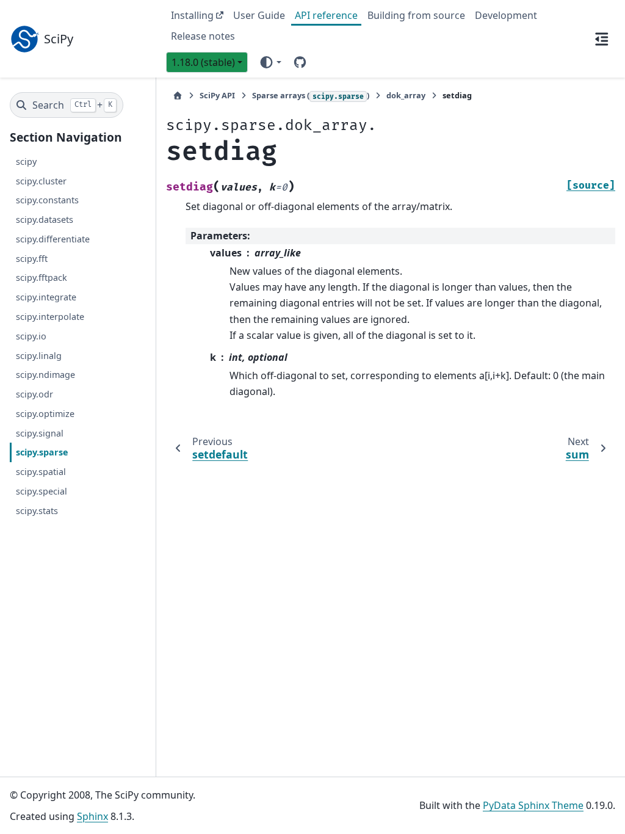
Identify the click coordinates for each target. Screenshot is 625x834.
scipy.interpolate (50, 316)
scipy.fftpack (41, 277)
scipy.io (31, 336)
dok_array (405, 95)
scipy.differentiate (53, 239)
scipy (26, 161)
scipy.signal (39, 433)
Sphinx (92, 816)
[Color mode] (270, 62)
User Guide (259, 15)
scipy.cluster (41, 181)
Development (506, 15)
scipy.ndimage (45, 374)
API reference (326, 15)
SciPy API (217, 95)
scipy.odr (34, 394)
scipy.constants (47, 200)
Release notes (203, 36)
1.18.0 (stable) (203, 62)
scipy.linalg (39, 355)
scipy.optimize (45, 413)
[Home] (177, 95)
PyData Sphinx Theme (533, 805)
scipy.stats (37, 511)
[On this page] (601, 38)
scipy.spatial (41, 471)
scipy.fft (32, 258)
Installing (192, 15)
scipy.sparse (42, 452)
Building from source (416, 15)
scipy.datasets (44, 219)
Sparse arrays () (310, 95)
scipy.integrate (46, 297)
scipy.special (41, 491)
